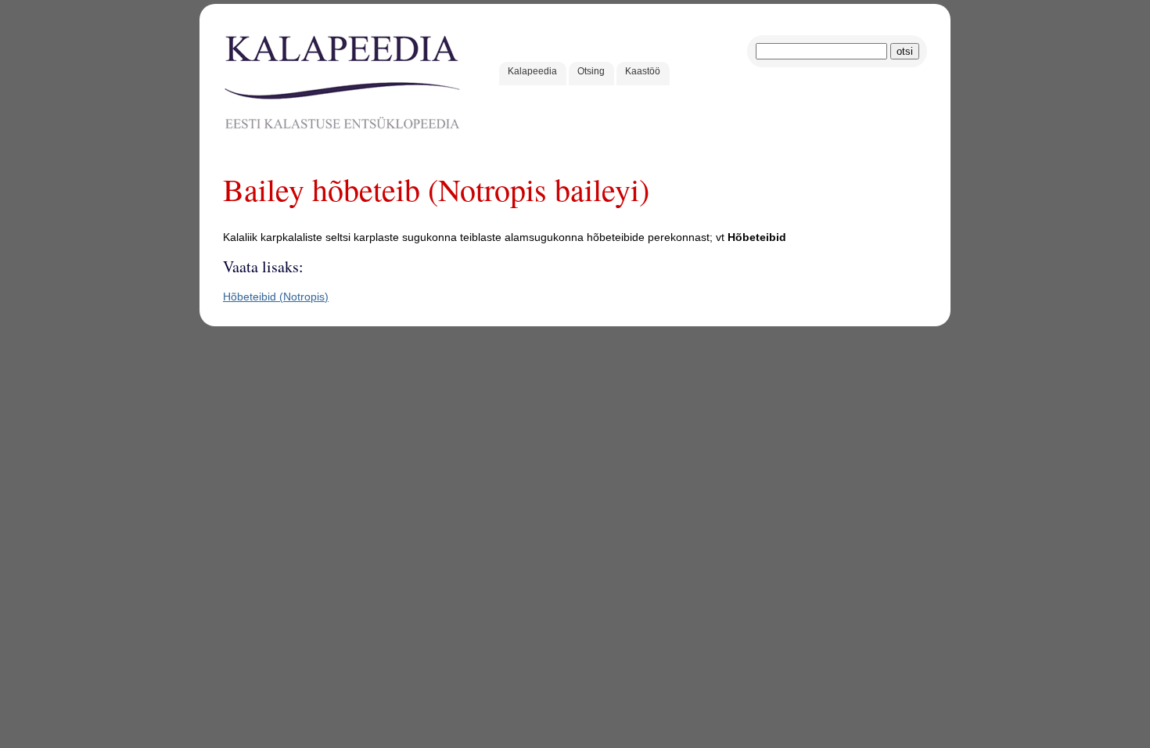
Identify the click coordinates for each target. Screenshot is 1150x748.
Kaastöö (642, 71)
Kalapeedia (532, 71)
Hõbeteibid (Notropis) (276, 296)
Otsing (591, 71)
